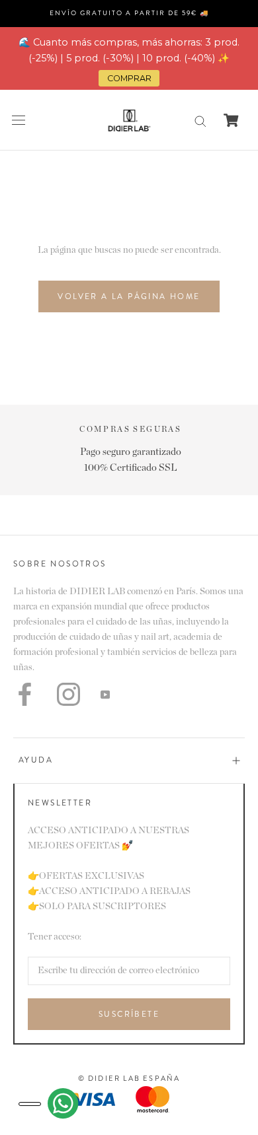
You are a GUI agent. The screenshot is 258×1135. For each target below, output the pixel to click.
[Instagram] (68, 694)
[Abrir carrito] (231, 120)
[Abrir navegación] (18, 120)
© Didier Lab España (129, 1078)
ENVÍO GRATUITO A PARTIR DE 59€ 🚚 (129, 13)
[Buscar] (200, 120)
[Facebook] (24, 694)
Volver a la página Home (129, 296)
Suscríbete (129, 1014)
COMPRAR (129, 78)
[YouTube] (105, 694)
